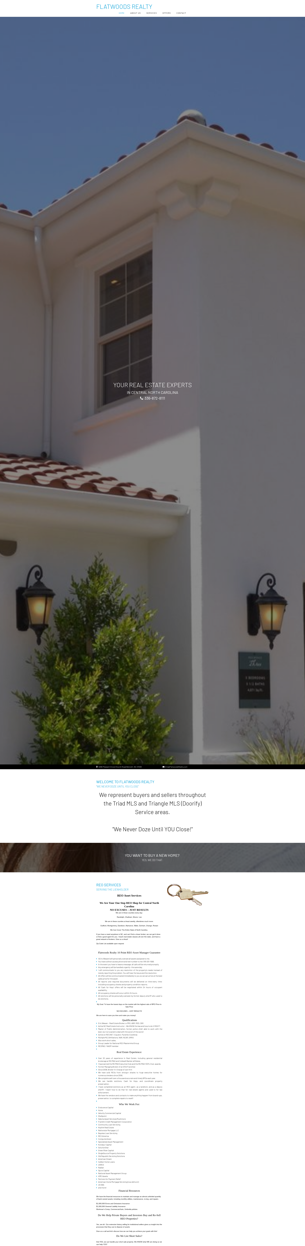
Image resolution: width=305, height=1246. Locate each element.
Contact (181, 13)
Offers (167, 13)
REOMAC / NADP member (108, 1046)
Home (122, 13)
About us (135, 13)
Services (151, 13)
